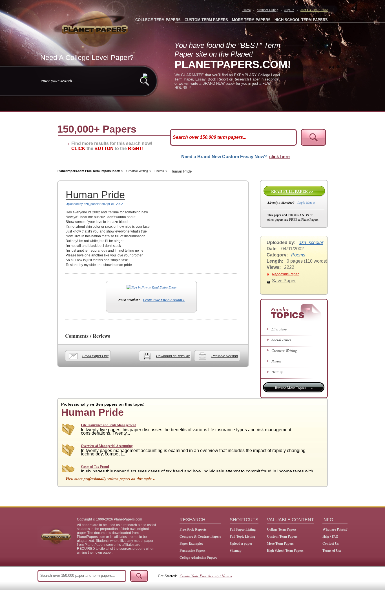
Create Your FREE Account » (164, 299)
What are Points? (335, 529)
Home (246, 9)
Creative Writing (137, 171)
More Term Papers (280, 543)
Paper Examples (191, 543)
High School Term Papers (285, 550)
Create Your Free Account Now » (206, 575)
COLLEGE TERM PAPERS (158, 20)
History (277, 371)
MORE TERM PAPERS (251, 20)
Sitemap (236, 550)
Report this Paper (285, 274)
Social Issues (281, 339)
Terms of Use (331, 550)
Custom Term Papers (282, 536)
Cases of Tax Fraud (95, 466)
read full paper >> (292, 191)
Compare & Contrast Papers (200, 536)
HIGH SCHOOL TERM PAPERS (301, 20)
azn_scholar (311, 242)
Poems (159, 171)
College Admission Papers (198, 557)
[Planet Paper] (95, 28)
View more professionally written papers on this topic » (110, 479)
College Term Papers (282, 529)
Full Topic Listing (242, 536)
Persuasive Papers (192, 550)
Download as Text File (173, 356)
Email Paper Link (95, 356)
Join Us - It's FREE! (314, 9)
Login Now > (306, 202)
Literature (279, 329)
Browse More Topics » (294, 387)
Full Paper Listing (243, 529)
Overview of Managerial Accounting (107, 445)
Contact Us (330, 543)
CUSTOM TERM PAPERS (206, 20)
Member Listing (267, 9)
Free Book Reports (193, 529)
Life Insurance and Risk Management (108, 425)
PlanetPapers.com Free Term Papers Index (88, 171)
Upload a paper (241, 543)
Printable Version (224, 356)
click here (279, 156)
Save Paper (284, 280)
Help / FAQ (330, 536)
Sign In (289, 9)
